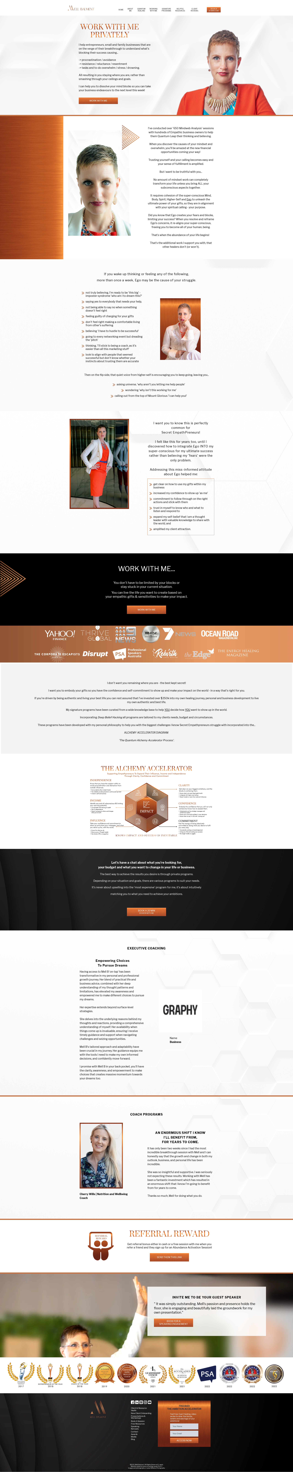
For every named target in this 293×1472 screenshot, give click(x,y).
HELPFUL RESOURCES (180, 10)
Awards (134, 1434)
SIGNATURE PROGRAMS (166, 10)
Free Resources (138, 1424)
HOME (120, 10)
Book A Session (138, 1421)
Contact (134, 1432)
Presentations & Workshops (138, 1417)
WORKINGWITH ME (153, 10)
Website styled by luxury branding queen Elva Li (146, 1466)
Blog (133, 1439)
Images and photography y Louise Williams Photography (146, 1468)
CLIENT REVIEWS (194, 10)
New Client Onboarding (141, 1413)
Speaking (135, 1426)
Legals (161, 1464)
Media (133, 1437)
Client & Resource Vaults (139, 1409)
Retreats (135, 1429)
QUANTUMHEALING (141, 10)
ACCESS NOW (184, 1440)
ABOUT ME (130, 10)
